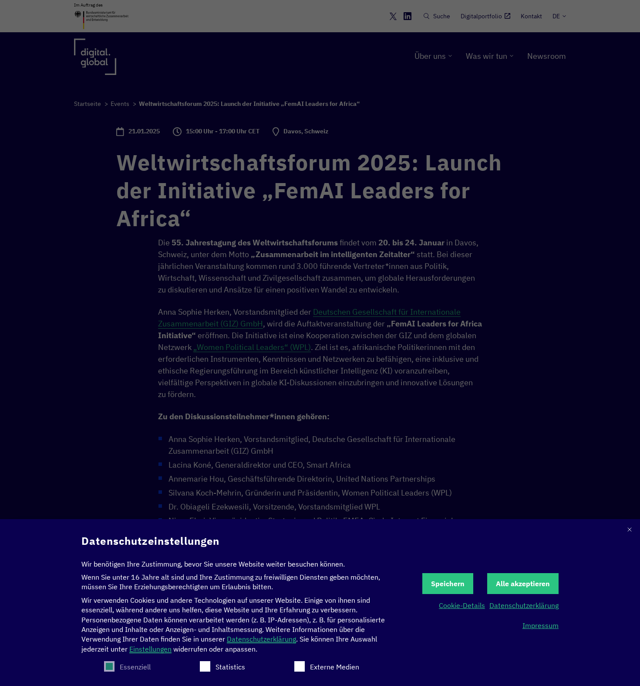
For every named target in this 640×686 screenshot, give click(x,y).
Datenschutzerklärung (261, 639)
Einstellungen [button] (150, 649)
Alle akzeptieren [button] (523, 583)
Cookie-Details (462, 605)
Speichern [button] (448, 583)
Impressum (540, 625)
